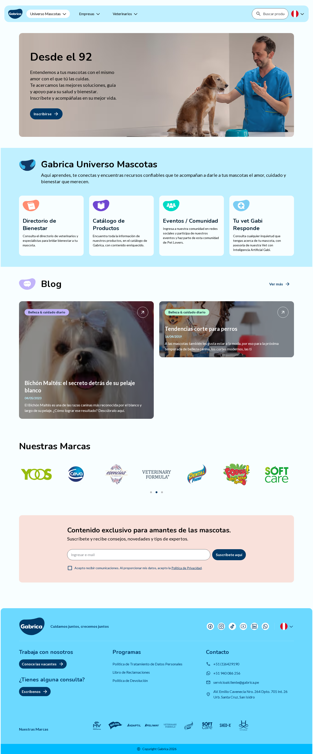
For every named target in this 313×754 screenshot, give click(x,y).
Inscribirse (43, 114)
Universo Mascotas (45, 13)
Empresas (86, 13)
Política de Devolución (130, 680)
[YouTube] (243, 626)
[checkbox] (70, 568)
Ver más (276, 284)
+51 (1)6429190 (226, 664)
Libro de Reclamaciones (131, 672)
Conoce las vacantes (39, 664)
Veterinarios (122, 13)
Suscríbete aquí (229, 554)
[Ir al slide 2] (156, 492)
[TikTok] (232, 626)
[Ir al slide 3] (162, 492)
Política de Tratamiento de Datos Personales (147, 664)
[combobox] (274, 14)
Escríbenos (31, 691)
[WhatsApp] (265, 626)
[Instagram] (221, 626)
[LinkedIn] (254, 626)
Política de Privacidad (186, 568)
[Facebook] (210, 626)
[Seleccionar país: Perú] (298, 13)
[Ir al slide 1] (151, 492)
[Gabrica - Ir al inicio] (15, 14)
